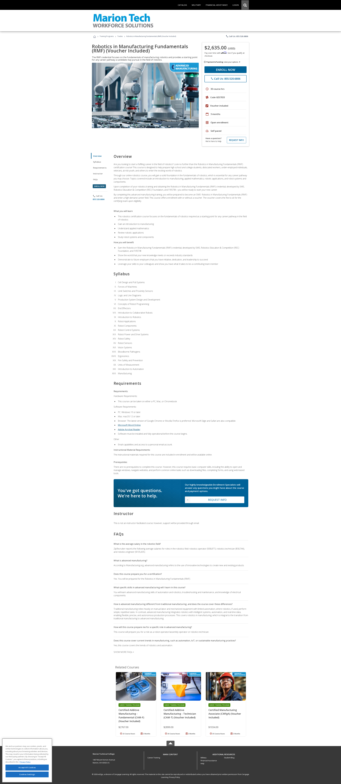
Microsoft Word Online (129, 425)
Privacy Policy (174, 777)
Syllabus (97, 162)
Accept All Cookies (27, 767)
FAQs (95, 179)
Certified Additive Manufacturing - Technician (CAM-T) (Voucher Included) (180, 713)
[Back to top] (170, 753)
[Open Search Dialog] (245, 5)
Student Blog (229, 757)
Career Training (153, 757)
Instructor (98, 173)
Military (203, 757)
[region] (27, 760)
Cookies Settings (27, 774)
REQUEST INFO (236, 140)
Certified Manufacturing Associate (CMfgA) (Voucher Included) (224, 713)
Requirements (99, 167)
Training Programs (107, 36)
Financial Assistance (209, 760)
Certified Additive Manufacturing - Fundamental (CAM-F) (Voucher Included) (131, 715)
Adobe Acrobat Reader (129, 429)
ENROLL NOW (225, 70)
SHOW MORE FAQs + (124, 652)
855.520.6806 (98, 199)
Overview (97, 156)
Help (202, 763)
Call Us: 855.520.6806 (237, 36)
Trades (120, 36)
